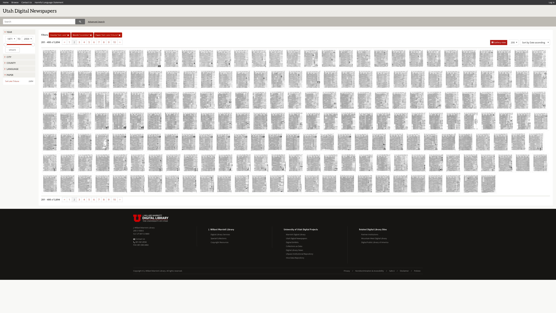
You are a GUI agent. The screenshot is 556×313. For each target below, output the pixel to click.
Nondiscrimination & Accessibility (369, 271)
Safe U (392, 271)
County (11, 62)
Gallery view (499, 42)
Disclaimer (404, 271)
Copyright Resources (219, 242)
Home (6, 2)
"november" (81, 35)
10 (114, 42)
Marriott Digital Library (296, 234)
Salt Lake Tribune (12, 81)
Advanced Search (96, 21)
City (9, 56)
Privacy (347, 271)
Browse (15, 2)
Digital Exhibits (292, 242)
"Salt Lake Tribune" (107, 35)
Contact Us (26, 2)
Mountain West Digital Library (374, 238)
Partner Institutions (369, 234)
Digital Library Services (220, 234)
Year (9, 32)
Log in (552, 2)
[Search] (80, 21)
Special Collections (218, 238)
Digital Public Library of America (374, 242)
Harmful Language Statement (49, 2)
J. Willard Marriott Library (144, 227)
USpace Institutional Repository (299, 254)
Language (12, 69)
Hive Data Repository (295, 257)
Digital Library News (294, 250)
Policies (417, 271)
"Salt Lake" (58, 35)
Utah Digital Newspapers (296, 238)
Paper (10, 74)
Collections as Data (294, 246)
